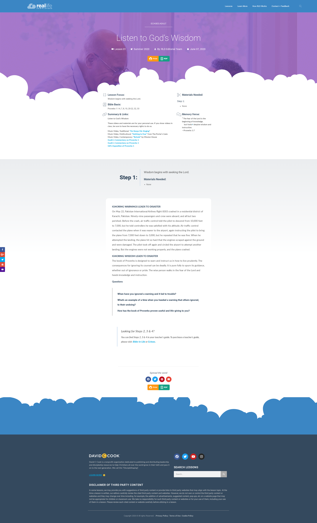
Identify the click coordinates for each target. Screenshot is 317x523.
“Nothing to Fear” (139, 134)
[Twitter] (185, 456)
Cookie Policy (187, 516)
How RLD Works (259, 6)
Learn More (243, 6)
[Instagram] (201, 456)
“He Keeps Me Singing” (140, 131)
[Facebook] (177, 456)
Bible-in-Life (139, 342)
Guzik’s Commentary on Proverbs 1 (123, 140)
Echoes (151, 342)
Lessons (229, 6)
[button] (300, 6)
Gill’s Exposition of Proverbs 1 (121, 146)
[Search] (224, 474)
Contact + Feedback (280, 6)
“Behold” (137, 137)
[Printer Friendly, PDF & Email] (158, 61)
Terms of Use (175, 516)
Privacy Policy (162, 516)
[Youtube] (193, 456)
